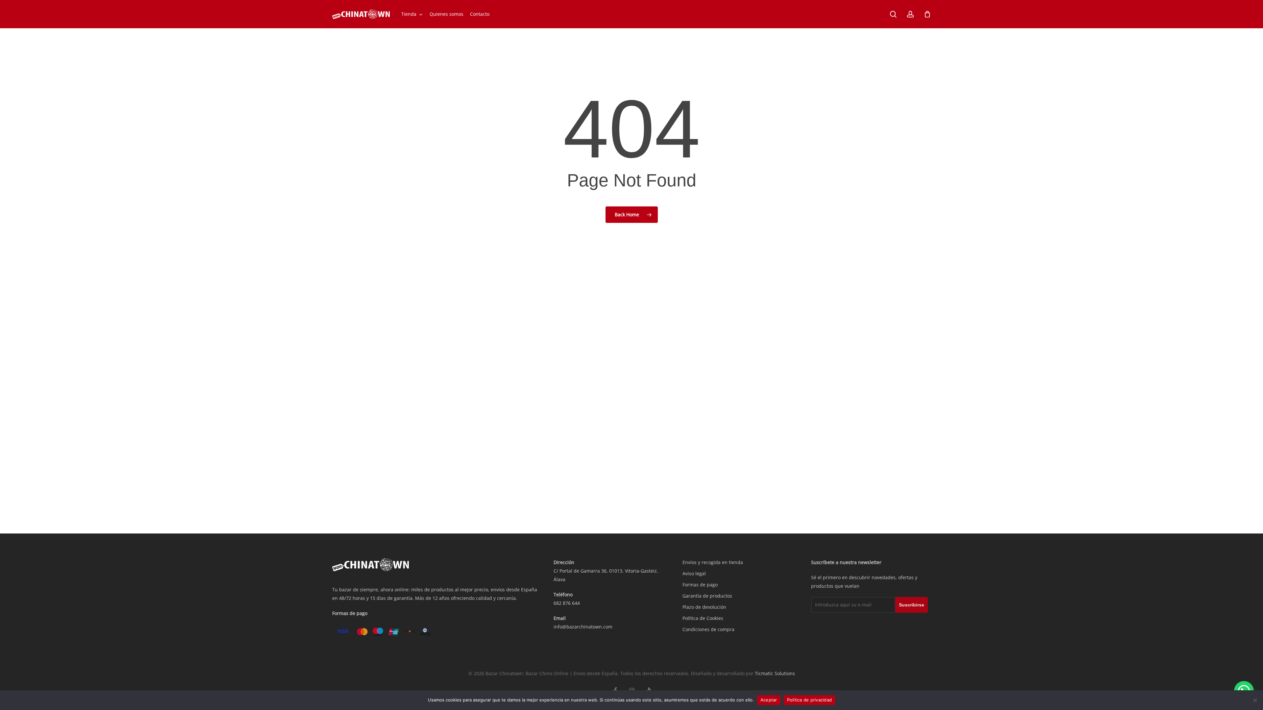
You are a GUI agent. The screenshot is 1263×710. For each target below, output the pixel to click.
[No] (1254, 700)
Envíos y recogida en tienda (712, 562)
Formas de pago (700, 584)
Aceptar (768, 699)
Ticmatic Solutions (775, 673)
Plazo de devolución (704, 607)
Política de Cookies (702, 618)
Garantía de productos (707, 596)
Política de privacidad (809, 699)
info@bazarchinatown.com (583, 627)
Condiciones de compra (708, 629)
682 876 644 (567, 603)
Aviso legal (694, 573)
